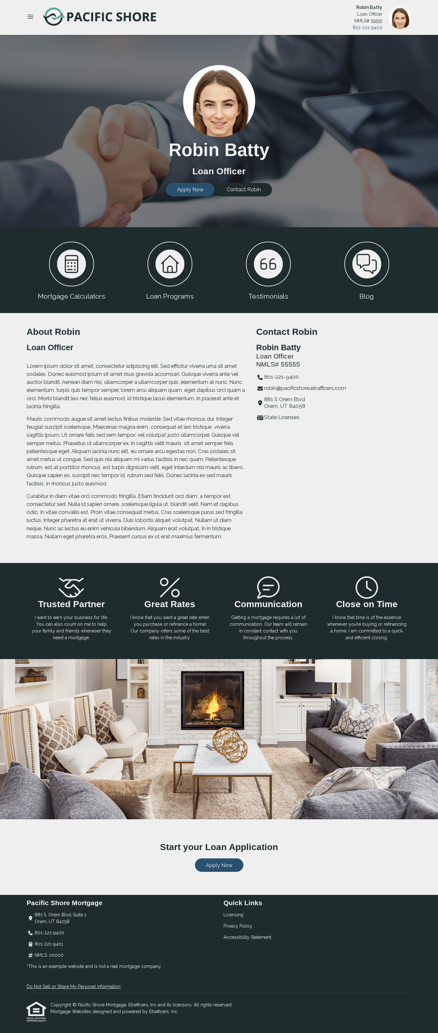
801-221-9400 (367, 27)
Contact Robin (244, 189)
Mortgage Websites (71, 1011)
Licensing (233, 914)
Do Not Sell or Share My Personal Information (74, 986)
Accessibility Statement (247, 937)
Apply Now (190, 189)
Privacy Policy (237, 926)
